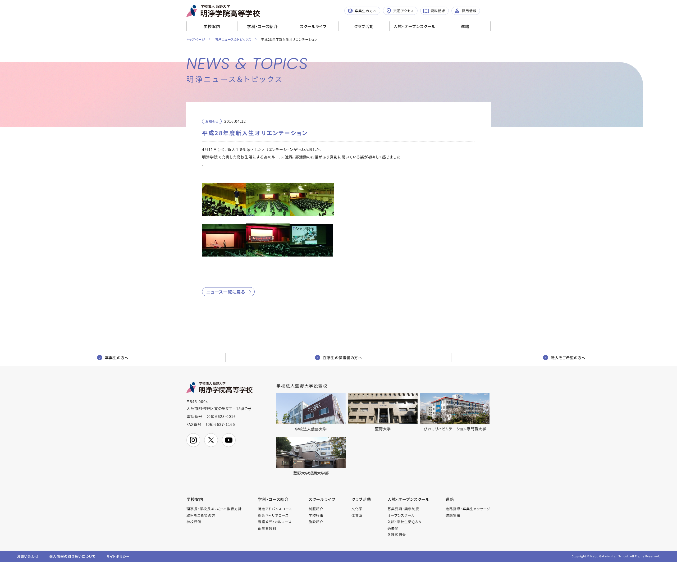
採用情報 (469, 10)
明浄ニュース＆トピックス (233, 39)
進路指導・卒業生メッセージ (468, 508)
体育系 (357, 515)
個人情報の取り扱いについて (72, 556)
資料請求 (438, 10)
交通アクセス (403, 10)
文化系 (357, 508)
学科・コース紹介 (262, 26)
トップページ (195, 39)
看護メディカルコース (275, 521)
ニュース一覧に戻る (225, 292)
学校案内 (211, 26)
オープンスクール (401, 515)
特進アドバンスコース (275, 508)
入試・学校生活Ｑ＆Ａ (404, 521)
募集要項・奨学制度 (403, 508)
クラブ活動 (364, 26)
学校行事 (316, 515)
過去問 (393, 528)
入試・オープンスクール (415, 26)
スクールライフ (313, 26)
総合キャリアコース (273, 515)
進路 (465, 26)
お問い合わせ (28, 556)
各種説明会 (396, 534)
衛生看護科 (267, 528)
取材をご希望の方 (200, 515)
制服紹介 (316, 508)
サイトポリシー (118, 556)
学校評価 (193, 521)
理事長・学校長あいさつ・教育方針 (214, 508)
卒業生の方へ (366, 10)
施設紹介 (316, 521)
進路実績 (453, 515)
